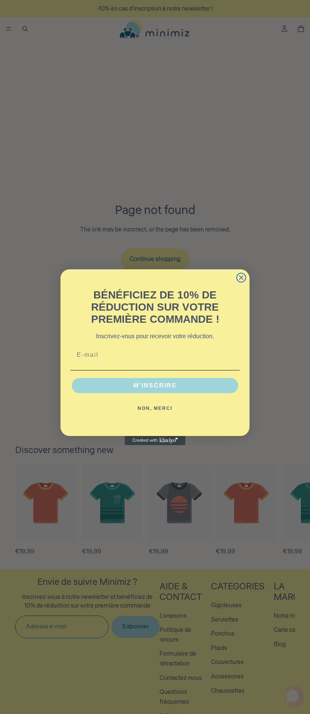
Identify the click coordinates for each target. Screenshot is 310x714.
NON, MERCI (155, 408)
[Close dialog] (241, 277)
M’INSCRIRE (155, 385)
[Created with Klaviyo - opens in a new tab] (155, 440)
